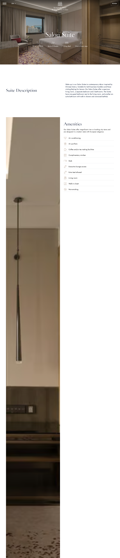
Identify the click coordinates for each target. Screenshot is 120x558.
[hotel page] (60, 3)
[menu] (4, 3)
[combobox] (14, 3)
